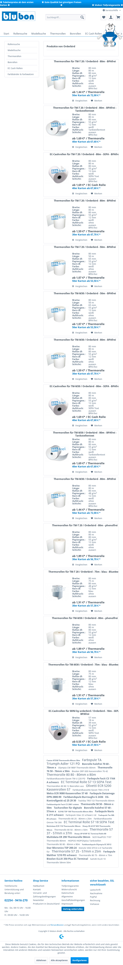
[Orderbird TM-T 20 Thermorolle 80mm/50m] (57, 267)
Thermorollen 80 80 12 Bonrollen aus (65, 786)
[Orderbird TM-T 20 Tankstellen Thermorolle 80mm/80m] (57, 128)
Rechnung (95, 900)
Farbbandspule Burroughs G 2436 (83, 797)
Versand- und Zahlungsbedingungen (44, 894)
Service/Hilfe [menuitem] (112, 10)
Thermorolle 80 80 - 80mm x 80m (71, 774)
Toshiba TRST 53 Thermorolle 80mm (96, 800)
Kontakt (37, 889)
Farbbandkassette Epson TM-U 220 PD (66, 778)
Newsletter (38, 900)
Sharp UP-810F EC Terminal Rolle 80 (90, 833)
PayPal (93, 896)
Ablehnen (41, 960)
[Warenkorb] (118, 17)
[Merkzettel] (103, 17)
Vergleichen (81, 100)
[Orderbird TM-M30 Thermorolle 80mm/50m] (57, 313)
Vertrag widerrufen (73, 909)
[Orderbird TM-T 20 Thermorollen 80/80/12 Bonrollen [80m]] (57, 545)
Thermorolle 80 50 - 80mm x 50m (71, 829)
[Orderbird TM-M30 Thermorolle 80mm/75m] (57, 685)
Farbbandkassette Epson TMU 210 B (91, 789)
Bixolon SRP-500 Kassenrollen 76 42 (90, 771)
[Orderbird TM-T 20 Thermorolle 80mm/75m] (57, 592)
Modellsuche (14, 50)
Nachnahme (96, 893)
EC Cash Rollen (15, 68)
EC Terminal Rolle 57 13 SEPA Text (86, 782)
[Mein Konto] (111, 17)
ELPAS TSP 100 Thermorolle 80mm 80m (75, 811)
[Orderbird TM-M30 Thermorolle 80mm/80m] (57, 360)
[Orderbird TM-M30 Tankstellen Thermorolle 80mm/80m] (57, 453)
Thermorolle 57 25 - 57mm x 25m (77, 851)
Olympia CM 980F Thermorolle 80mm (77, 767)
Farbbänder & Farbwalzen (21, 74)
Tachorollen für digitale (68, 807)
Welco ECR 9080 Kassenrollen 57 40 (67, 793)
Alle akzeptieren (59, 960)
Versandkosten (57, 925)
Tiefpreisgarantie (70, 885)
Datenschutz (68, 892)
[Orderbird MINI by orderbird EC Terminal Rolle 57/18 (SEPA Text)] (57, 731)
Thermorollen (14, 56)
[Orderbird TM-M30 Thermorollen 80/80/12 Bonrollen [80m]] (57, 638)
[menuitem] (65, 17)
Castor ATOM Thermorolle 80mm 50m (64, 760)
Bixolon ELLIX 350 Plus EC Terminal (68, 858)
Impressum (67, 903)
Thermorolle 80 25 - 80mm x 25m (75, 818)
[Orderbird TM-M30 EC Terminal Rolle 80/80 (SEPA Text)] (57, 406)
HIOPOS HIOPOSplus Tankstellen (84, 840)
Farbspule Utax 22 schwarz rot (81, 815)
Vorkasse (94, 904)
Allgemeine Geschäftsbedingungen (73, 898)
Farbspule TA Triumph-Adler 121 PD (74, 762)
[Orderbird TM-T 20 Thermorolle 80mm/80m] (57, 81)
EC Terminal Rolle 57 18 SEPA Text (89, 822)
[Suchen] (82, 17)
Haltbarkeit (38, 885)
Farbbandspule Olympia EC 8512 (96, 844)
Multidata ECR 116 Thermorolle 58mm (64, 826)
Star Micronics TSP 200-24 (62, 847)
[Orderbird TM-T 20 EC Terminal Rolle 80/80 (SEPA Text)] (57, 174)
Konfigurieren (79, 960)
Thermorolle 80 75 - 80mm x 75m (95, 855)
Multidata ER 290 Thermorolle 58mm (69, 837)
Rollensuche (14, 44)
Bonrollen (12, 62)
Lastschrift (95, 889)
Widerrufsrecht (69, 889)
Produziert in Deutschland (46, 903)
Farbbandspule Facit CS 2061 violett (63, 804)
